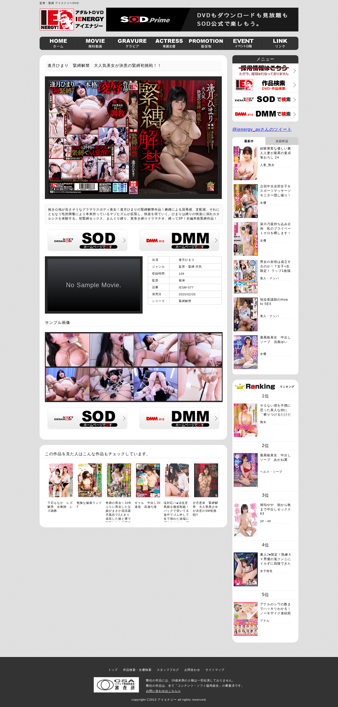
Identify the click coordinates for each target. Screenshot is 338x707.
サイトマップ (214, 669)
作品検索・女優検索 (137, 669)
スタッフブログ (168, 669)
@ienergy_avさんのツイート (262, 129)
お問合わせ (192, 669)
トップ (113, 669)
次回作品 (282, 141)
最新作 (249, 141)
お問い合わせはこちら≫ (163, 690)
